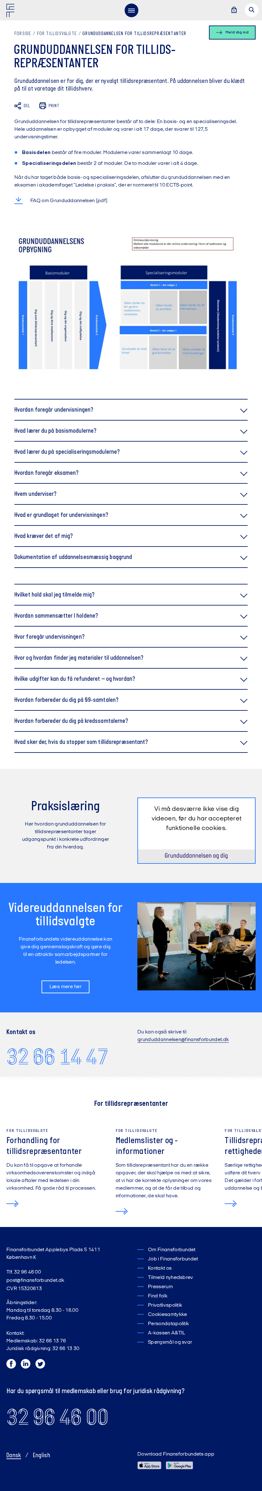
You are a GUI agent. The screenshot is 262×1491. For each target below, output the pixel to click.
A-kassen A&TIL (166, 1333)
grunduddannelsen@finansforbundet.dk (183, 1039)
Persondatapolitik (168, 1323)
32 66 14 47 (57, 1056)
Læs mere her (66, 986)
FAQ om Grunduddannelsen (62, 200)
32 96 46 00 (57, 1417)
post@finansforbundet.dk (35, 1280)
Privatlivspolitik (165, 1305)
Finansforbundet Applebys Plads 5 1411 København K (53, 1253)
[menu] (131, 10)
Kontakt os (160, 1268)
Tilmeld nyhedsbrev (170, 1277)
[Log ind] (233, 10)
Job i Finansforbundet (173, 1259)
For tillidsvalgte (57, 33)
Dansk (13, 1455)
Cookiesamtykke (167, 1314)
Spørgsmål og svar (170, 1342)
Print (54, 106)
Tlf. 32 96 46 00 (23, 1272)
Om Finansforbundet (172, 1249)
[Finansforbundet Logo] (11, 12)
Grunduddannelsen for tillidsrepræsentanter (134, 33)
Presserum (160, 1286)
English (41, 1455)
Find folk (157, 1296)
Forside (22, 33)
